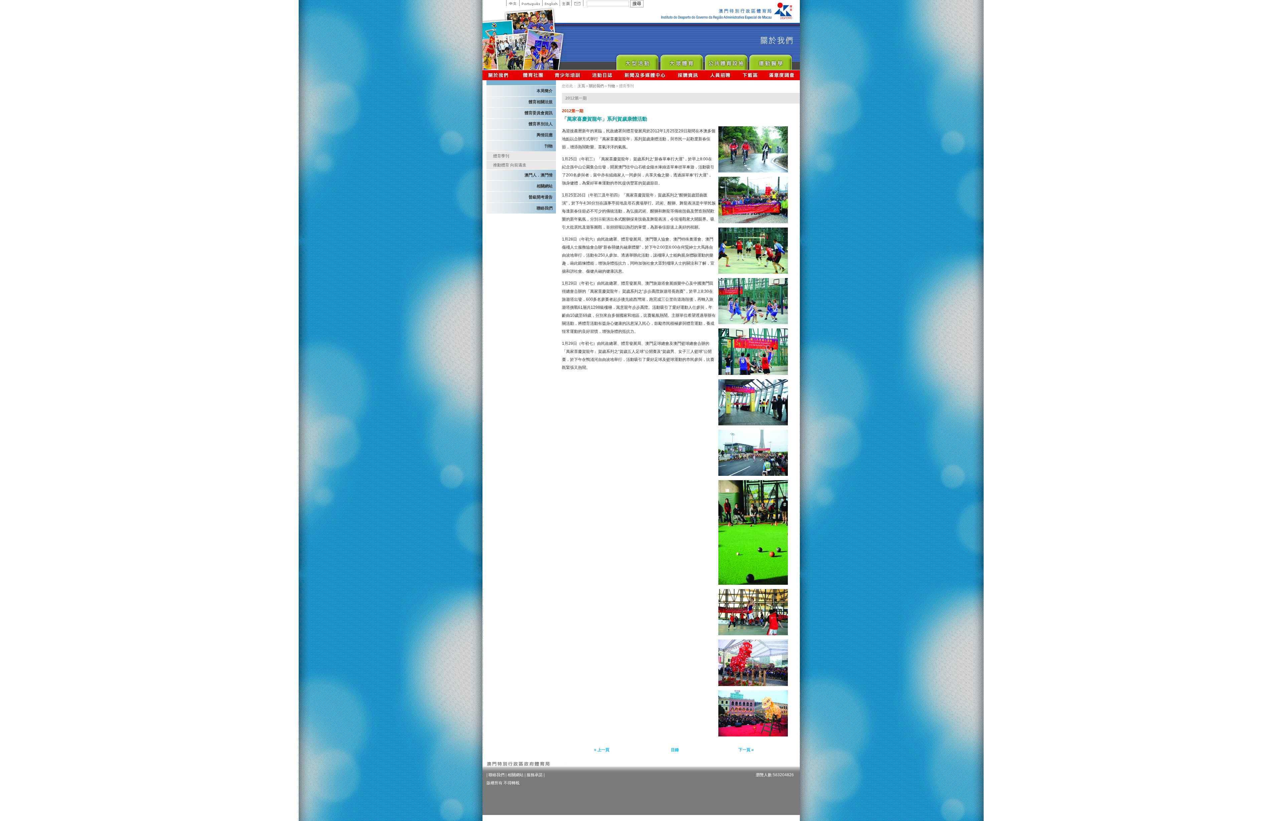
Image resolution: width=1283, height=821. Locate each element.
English (551, 3)
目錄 (675, 749)
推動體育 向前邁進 (509, 165)
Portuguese (530, 3)
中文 (512, 3)
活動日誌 (602, 75)
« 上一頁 (601, 749)
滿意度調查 (782, 75)
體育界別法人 (541, 124)
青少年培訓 (567, 75)
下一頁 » (746, 749)
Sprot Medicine (770, 60)
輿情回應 (545, 135)
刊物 (549, 146)
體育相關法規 (541, 102)
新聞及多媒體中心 (645, 75)
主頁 (565, 3)
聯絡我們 (545, 208)
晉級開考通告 (541, 197)
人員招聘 (720, 75)
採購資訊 (688, 75)
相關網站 (545, 186)
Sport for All (681, 60)
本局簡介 (545, 91)
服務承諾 (535, 775)
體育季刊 (501, 156)
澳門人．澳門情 (539, 175)
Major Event (637, 60)
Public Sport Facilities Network (726, 60)
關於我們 (500, 75)
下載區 (750, 75)
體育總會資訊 (533, 75)
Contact (577, 3)
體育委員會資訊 (539, 113)
